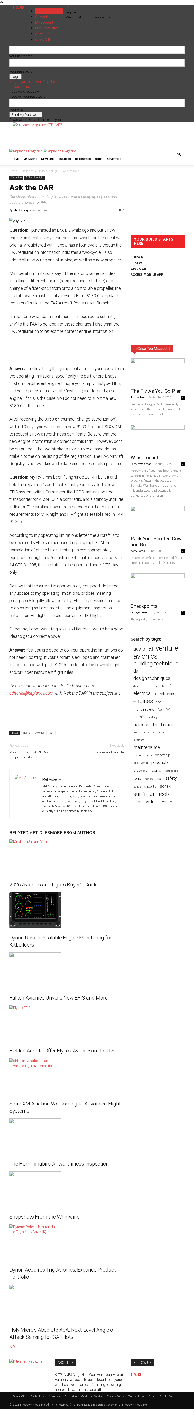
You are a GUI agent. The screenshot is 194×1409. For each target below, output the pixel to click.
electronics (165, 693)
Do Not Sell (166, 1396)
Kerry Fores (138, 551)
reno (137, 778)
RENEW (136, 263)
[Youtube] (22, 7)
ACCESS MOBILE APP (147, 275)
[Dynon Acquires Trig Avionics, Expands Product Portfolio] (66, 1242)
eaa (147, 686)
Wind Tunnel (144, 457)
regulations (171, 770)
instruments (141, 732)
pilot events (140, 763)
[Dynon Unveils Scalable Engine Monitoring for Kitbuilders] (66, 910)
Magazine (30, 159)
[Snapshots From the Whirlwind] (66, 1189)
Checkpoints (144, 606)
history (152, 717)
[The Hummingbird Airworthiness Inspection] (66, 1136)
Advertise (114, 159)
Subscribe (42, 17)
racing (156, 770)
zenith (166, 802)
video (152, 801)
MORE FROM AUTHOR (72, 832)
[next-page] (14, 1347)
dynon (137, 686)
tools (164, 794)
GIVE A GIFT (140, 269)
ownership (162, 755)
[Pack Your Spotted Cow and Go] (158, 519)
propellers (140, 770)
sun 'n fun (144, 794)
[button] (179, 154)
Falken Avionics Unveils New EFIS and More (58, 998)
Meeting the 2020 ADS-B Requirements (28, 754)
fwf (168, 709)
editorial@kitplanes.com (31, 693)
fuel (160, 709)
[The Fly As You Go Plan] (158, 371)
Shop (99, 159)
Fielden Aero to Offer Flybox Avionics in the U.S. (62, 1051)
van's (137, 801)
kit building (160, 732)
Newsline (47, 159)
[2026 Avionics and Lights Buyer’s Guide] (66, 857)
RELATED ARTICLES (29, 832)
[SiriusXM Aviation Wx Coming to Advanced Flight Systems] (66, 1076)
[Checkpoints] (158, 586)
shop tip (150, 786)
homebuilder (145, 724)
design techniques (151, 678)
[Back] (67, 7)
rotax (159, 778)
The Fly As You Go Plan (156, 391)
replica (149, 778)
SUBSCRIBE (139, 257)
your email (17, 109)
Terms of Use (136, 1396)
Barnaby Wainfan (141, 464)
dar (51, 732)
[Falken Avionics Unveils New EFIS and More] (66, 970)
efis (170, 686)
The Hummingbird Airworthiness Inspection (59, 1164)
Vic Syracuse (139, 612)
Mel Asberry (20, 210)
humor (167, 724)
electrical (142, 693)
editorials (159, 686)
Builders (64, 159)
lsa (150, 740)
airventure (163, 648)
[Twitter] (17, 7)
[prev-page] (11, 1347)
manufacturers (142, 755)
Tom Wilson (138, 397)
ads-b (26, 732)
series (137, 786)
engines (143, 701)
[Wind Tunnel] (158, 438)
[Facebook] (14, 7)
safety (171, 778)
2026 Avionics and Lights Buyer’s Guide (53, 885)
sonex (165, 786)
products (160, 762)
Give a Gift (19, 1396)
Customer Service (91, 1396)
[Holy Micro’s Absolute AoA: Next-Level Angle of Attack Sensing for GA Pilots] (66, 1302)
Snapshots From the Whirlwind (44, 1217)
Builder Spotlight (48, 171)
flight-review (143, 709)
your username (20, 56)
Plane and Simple (110, 752)
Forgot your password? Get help (33, 82)
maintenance (146, 747)
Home (15, 159)
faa (158, 702)
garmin (139, 717)
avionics (39, 732)
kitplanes (139, 740)
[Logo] (26, 151)
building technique (155, 663)
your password (20, 71)
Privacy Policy (20, 86)
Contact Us (37, 1396)
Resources (83, 159)
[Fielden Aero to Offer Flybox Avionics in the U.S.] (66, 1023)
